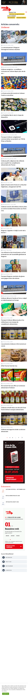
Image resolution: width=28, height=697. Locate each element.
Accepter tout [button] (5, 693)
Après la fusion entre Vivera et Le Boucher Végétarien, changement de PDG (13, 186)
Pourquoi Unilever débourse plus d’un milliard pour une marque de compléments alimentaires (12, 322)
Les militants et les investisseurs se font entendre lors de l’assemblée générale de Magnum (13, 254)
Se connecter (11, 17)
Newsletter (12, 12)
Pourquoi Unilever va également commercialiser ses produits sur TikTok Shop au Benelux (13, 139)
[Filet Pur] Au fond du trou (9, 366)
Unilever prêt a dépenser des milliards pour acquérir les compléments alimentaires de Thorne (12, 163)
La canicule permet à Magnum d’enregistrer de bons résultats (10, 48)
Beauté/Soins (6, 67)
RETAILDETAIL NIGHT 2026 (12, 502)
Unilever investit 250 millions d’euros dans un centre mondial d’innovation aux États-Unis (14, 208)
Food (4, 45)
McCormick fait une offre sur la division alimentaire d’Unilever (13, 387)
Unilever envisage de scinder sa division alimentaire (13, 430)
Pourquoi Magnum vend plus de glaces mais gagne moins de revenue (13, 277)
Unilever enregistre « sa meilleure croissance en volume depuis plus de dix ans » (13, 71)
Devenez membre (21, 17)
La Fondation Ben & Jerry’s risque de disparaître (12, 116)
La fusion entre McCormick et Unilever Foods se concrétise (13, 94)
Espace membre (11, 16)
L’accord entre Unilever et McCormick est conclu (13, 345)
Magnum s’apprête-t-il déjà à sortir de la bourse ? (13, 231)
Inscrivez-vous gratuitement (17, 14)
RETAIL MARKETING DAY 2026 (13, 495)
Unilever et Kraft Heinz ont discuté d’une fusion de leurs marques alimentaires (13, 408)
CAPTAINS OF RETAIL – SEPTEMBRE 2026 (15, 489)
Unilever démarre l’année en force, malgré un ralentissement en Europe (14, 299)
